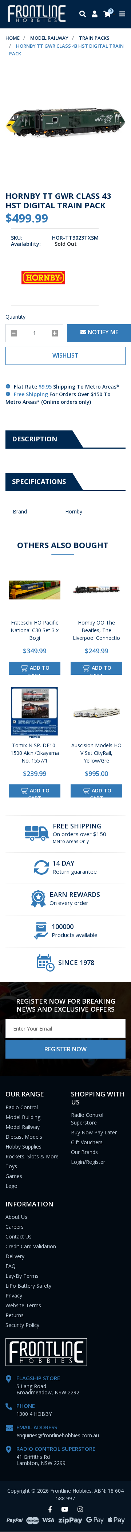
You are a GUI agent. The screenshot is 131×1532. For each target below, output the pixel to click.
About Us (16, 1216)
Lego (11, 1185)
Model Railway (22, 1126)
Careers (14, 1226)
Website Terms (23, 1305)
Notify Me (102, 332)
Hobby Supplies (23, 1146)
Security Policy (22, 1325)
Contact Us (18, 1236)
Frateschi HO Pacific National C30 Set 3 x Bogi (35, 630)
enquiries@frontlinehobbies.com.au (57, 1435)
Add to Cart (39, 669)
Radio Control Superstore (87, 1118)
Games (13, 1176)
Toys (11, 1166)
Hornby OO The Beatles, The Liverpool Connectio (96, 630)
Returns (14, 1315)
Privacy (13, 1295)
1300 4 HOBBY (34, 1413)
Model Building (22, 1117)
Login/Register (88, 1161)
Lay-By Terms (22, 1275)
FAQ (10, 1266)
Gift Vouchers (87, 1142)
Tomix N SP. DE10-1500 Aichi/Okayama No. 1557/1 (35, 753)
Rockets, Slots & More (32, 1156)
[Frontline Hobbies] (37, 14)
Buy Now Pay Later (94, 1132)
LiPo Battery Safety (28, 1285)
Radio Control (21, 1107)
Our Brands (84, 1152)
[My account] (95, 14)
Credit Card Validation (30, 1246)
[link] (50, 1509)
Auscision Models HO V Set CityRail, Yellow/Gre (96, 753)
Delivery (14, 1256)
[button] (65, 356)
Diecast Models (23, 1136)
